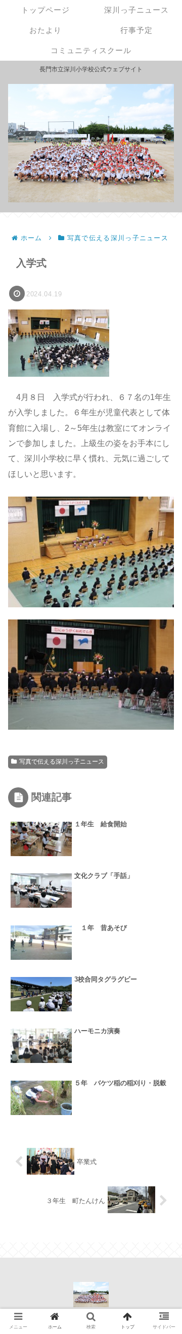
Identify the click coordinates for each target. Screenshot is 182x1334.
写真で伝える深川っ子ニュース (61, 761)
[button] (160, 1001)
